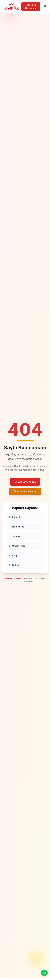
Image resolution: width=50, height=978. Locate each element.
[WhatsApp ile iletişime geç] (44, 973)
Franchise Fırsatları (27, 491)
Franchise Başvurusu (30, 6)
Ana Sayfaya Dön (27, 482)
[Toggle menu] (45, 6)
